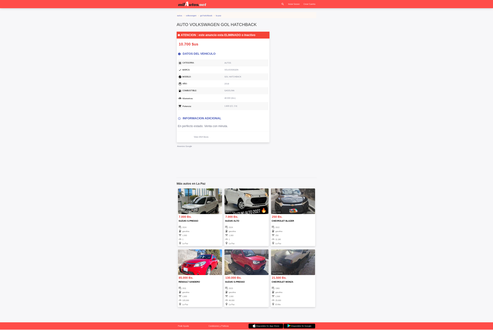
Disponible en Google (301, 326)
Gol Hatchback (206, 15)
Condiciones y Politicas (218, 326)
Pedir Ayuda (183, 326)
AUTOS (179, 15)
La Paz (218, 15)
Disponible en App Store (267, 326)
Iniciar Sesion (294, 4)
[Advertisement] (223, 159)
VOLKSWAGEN (191, 15)
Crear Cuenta (309, 4)
